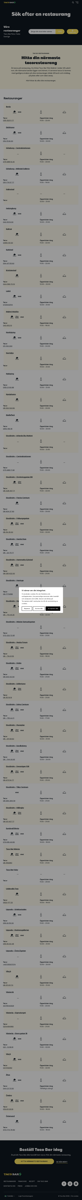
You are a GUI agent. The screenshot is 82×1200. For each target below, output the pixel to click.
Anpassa (27, 608)
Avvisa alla (39, 608)
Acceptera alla (53, 608)
